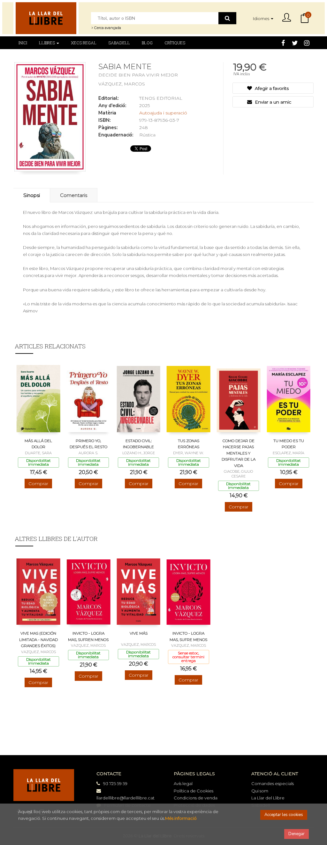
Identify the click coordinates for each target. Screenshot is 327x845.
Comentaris (73, 195)
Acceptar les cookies (283, 815)
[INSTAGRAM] (306, 42)
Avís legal (183, 783)
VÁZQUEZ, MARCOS (121, 84)
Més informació (181, 818)
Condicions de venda (195, 797)
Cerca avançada (107, 27)
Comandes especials (272, 783)
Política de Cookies (193, 790)
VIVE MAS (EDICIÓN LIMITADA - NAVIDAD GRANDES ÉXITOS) (38, 639)
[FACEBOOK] (283, 42)
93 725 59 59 (115, 783)
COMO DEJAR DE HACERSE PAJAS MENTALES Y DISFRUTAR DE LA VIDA (238, 453)
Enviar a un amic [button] (272, 102)
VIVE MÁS (139, 633)
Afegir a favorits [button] (271, 88)
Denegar (296, 834)
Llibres (47, 43)
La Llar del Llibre (268, 797)
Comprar (38, 483)
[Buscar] (227, 18)
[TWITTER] (295, 42)
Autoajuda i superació (163, 113)
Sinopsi (31, 195)
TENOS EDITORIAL (160, 98)
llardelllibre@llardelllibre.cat (125, 797)
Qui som (259, 790)
